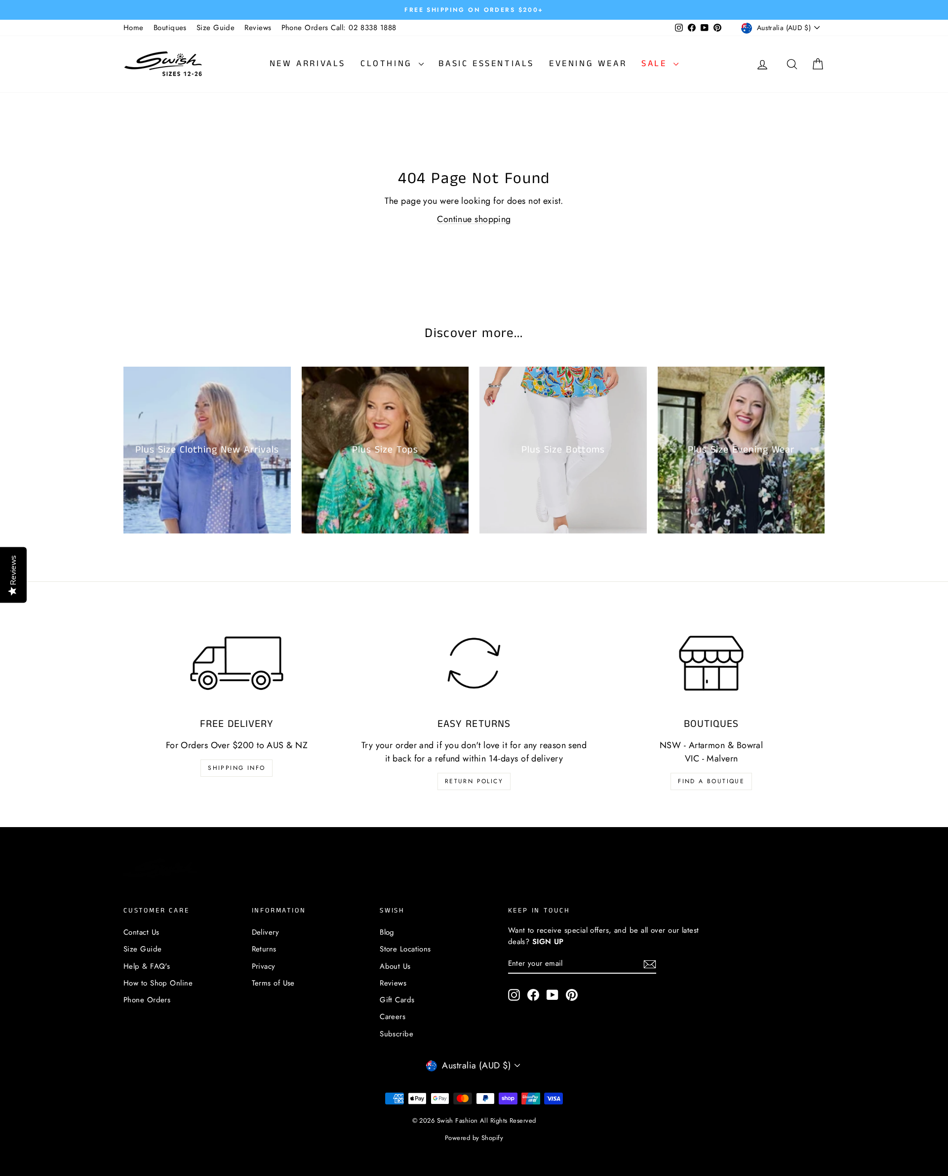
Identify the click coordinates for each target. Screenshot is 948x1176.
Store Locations (405, 949)
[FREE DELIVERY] (236, 663)
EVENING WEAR (588, 63)
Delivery (265, 932)
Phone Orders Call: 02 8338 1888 (338, 27)
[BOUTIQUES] (711, 663)
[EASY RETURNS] (474, 663)
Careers (392, 1016)
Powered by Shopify (474, 1137)
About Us (395, 966)
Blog (387, 932)
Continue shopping (474, 219)
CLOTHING (388, 63)
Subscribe (396, 1033)
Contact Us (141, 932)
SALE (656, 63)
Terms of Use (273, 983)
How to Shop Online (158, 983)
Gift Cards (397, 999)
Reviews (257, 27)
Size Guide (216, 27)
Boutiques (170, 27)
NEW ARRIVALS (308, 63)
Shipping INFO (236, 767)
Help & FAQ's (146, 966)
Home (133, 27)
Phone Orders (146, 999)
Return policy (474, 781)
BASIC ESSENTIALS (486, 63)
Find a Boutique (711, 781)
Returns (264, 949)
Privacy (264, 966)
